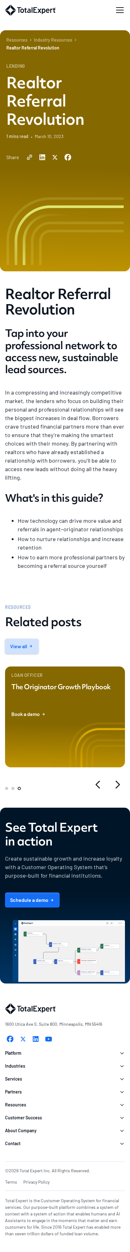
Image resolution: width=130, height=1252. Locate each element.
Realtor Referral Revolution (32, 47)
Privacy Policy (36, 1182)
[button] (118, 10)
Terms (11, 1182)
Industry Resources (53, 40)
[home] (30, 10)
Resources (16, 40)
